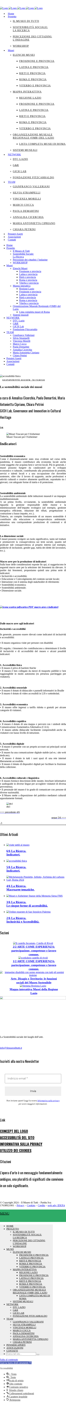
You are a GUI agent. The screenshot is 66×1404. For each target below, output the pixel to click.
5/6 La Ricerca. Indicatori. (16, 868)
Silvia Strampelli (24, 1324)
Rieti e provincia (30, 1261)
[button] (16, 1362)
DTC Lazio (19, 1307)
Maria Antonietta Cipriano (30, 1339)
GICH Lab (18, 1313)
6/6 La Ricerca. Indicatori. (16, 852)
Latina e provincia (31, 1258)
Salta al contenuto (9, 1359)
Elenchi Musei (22, 1252)
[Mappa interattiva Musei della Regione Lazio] (33, 985)
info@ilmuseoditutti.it (11, 1048)
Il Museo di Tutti (24, 1231)
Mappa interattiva (25, 1269)
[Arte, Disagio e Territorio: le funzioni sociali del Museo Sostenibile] (33, 975)
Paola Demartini (23, 1333)
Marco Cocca (22, 1330)
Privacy (20, 1205)
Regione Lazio (28, 1272)
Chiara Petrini (22, 1342)
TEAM (9, 1319)
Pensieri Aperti (15, 1345)
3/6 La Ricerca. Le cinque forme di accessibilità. (27, 903)
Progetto (12, 1229)
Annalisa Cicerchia (26, 1336)
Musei (10, 1249)
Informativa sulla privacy (48, 1100)
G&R (15, 1310)
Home (9, 1226)
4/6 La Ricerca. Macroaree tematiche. (20, 887)
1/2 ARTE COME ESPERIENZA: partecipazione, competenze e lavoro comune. (33, 965)
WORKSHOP (19, 1246)
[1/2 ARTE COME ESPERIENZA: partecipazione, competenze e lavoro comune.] (33, 957)
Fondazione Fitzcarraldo (30, 1316)
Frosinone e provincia (34, 1255)
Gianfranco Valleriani (28, 1321)
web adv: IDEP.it (56, 1205)
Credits (41, 1205)
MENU (4, 1213)
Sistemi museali (23, 1301)
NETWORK (12, 1304)
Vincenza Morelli (24, 1327)
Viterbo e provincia (32, 1266)
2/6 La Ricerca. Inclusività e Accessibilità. (22, 919)
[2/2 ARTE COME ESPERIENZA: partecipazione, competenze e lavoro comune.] (33, 943)
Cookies (31, 1205)
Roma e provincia (30, 1263)
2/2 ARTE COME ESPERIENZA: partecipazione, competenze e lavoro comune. (33, 950)
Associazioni (14, 1348)
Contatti (12, 1350)
